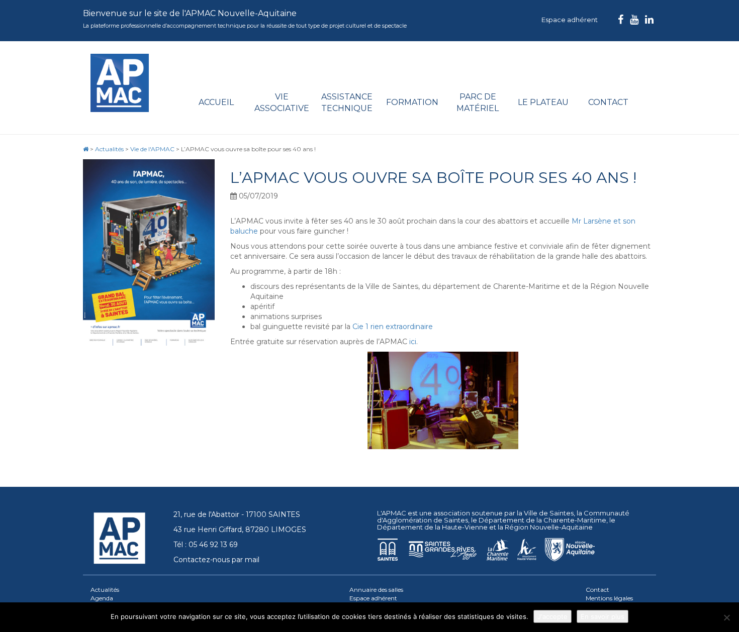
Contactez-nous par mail (216, 559)
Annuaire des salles (376, 589)
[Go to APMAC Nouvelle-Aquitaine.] (85, 149)
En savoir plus (602, 616)
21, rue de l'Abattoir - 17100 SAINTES (236, 514)
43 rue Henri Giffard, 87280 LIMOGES (239, 529)
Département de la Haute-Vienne (432, 527)
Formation (412, 102)
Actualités (104, 589)
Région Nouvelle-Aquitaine (549, 527)
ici (412, 341)
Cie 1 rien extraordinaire (392, 326)
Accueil (216, 102)
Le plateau (543, 102)
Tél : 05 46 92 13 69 (205, 544)
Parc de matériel (477, 102)
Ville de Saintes (549, 513)
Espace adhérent (569, 20)
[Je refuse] (726, 617)
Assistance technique (347, 102)
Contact (608, 102)
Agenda (101, 598)
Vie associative (281, 102)
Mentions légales (609, 598)
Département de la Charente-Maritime (542, 520)
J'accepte (552, 616)
